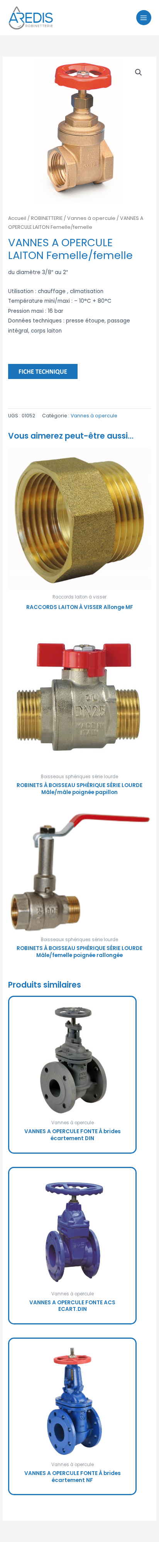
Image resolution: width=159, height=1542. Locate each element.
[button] (138, 72)
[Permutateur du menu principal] (143, 17)
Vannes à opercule (91, 218)
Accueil (17, 218)
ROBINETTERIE (47, 218)
